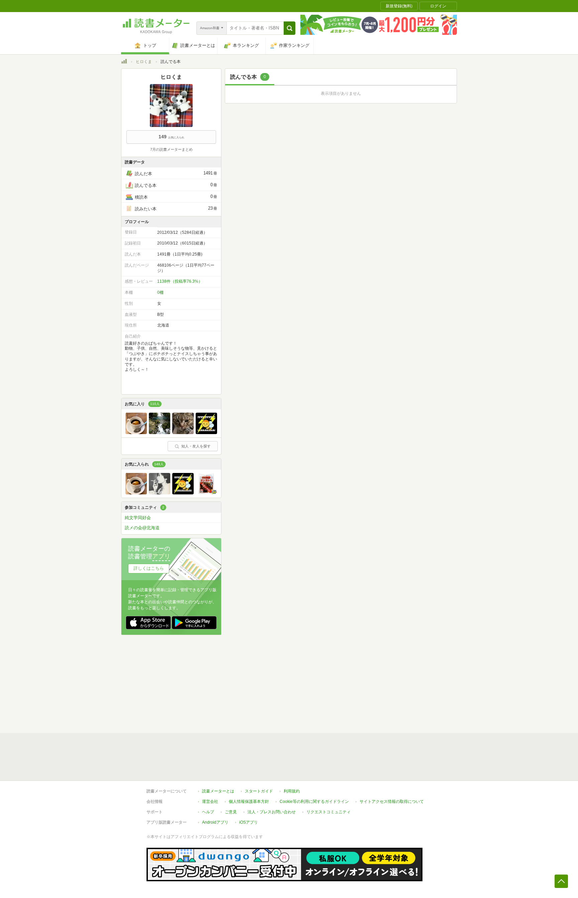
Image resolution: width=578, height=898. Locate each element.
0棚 (160, 292)
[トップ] (124, 62)
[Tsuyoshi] (159, 432)
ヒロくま (144, 61)
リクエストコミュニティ (328, 812)
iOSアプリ (248, 822)
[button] (289, 28)
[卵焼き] (206, 492)
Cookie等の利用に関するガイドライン (314, 802)
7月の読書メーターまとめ (171, 149)
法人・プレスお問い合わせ (272, 812)
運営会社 (210, 802)
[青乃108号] (159, 492)
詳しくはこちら (148, 568)
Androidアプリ (215, 822)
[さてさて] (206, 432)
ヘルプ (208, 812)
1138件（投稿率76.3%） (179, 281)
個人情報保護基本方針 (249, 802)
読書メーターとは (218, 791)
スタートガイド (259, 791)
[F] (136, 432)
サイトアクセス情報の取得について (392, 802)
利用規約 (292, 791)
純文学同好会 (138, 517)
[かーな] (183, 432)
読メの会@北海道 (142, 527)
